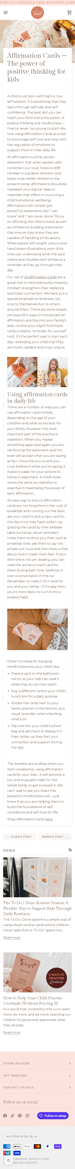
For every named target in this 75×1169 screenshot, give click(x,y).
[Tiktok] (12, 1115)
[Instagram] (27, 1115)
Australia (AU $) (20, 1136)
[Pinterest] (20, 1115)
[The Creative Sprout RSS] (70, 849)
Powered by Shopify (20, 1162)
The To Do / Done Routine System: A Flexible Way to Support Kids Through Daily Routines (37, 908)
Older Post (19, 836)
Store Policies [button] (16, 1063)
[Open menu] (9, 12)
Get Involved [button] (15, 1075)
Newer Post (55, 836)
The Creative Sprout (23, 1158)
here (49, 819)
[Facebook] (5, 1115)
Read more (11, 937)
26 (26, 277)
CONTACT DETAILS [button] (18, 1087)
